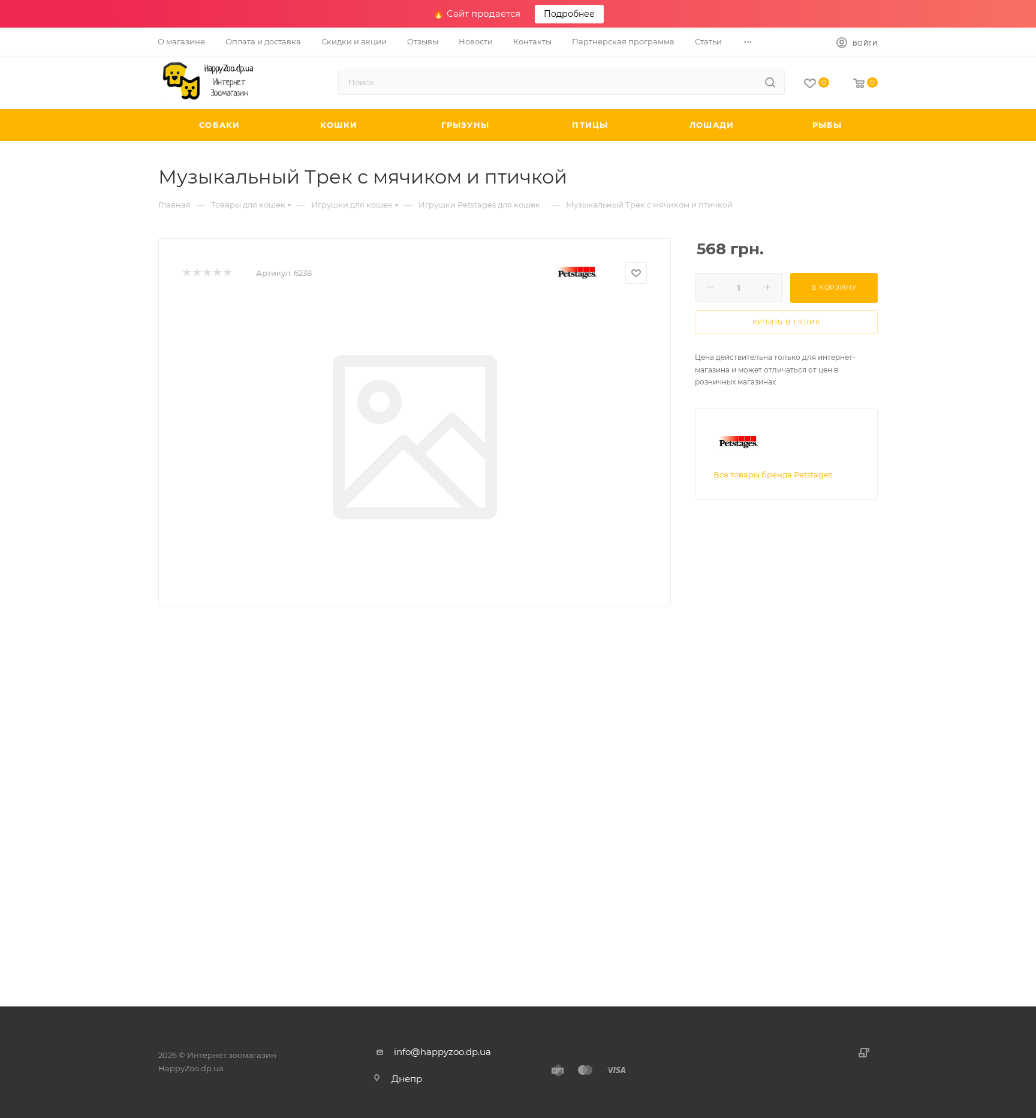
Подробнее (569, 13)
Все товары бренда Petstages (772, 474)
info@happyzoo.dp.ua (442, 1051)
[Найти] (770, 82)
